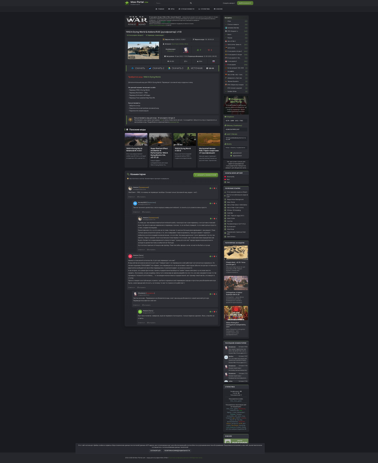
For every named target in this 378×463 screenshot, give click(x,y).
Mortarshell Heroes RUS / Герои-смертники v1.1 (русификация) (209, 150)
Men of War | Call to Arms (235, 207)
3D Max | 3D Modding (234, 210)
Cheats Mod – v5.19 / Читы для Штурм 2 (235, 263)
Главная (161, 9)
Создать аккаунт (229, 3)
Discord (219, 9)
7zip (161, 120)
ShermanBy (230, 177)
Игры (172, 9)
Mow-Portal (231, 202)
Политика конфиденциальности (177, 450)
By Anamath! (231, 226)
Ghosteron (170, 51)
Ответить (131, 197)
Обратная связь (196, 458)
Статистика (205, 9)
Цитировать (142, 197)
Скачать (140, 68)
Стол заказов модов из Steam (237, 192)
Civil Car (230, 221)
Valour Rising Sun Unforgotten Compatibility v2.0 (236, 325)
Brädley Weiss (183, 44)
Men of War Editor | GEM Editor (237, 205)
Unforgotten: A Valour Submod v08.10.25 (234, 293)
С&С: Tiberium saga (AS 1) (235, 216)
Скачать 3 (177, 68)
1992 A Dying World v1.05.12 (183, 149)
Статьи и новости (187, 9)
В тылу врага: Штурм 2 (136, 35)
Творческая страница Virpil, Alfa (236, 233)
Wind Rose (230, 229)
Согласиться (155, 450)
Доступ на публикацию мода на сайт (237, 196)
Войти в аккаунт (245, 3)
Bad (228, 179)
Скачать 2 (158, 68)
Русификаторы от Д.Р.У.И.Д (236, 224)
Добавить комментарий (206, 175)
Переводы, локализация (156, 35)
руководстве (174, 122)
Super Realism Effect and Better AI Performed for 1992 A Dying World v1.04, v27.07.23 (159, 153)
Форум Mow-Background (235, 199)
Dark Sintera (231, 237)
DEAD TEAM (231, 218)
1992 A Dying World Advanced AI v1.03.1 (134, 149)
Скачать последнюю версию (157, 25)
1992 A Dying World (151, 77)
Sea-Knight (175, 44)
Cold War (230, 213)
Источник (197, 68)
